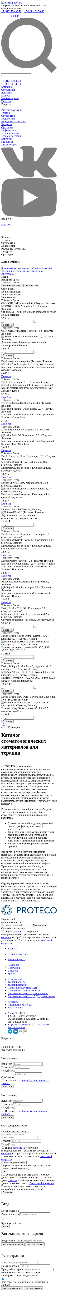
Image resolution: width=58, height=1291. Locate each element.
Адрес (11, 1013)
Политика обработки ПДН (22, 987)
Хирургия (6, 124)
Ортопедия (7, 127)
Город (4, 1070)
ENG (4, 224)
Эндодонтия (8, 118)
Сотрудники (8, 89)
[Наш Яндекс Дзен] (21, 1033)
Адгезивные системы (13, 271)
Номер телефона (10, 1210)
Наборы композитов (41, 268)
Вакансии (6, 92)
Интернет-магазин (11, 110)
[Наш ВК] (15, 1033)
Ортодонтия (8, 115)
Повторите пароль (11, 1275)
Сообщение (7, 1077)
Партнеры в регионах (20, 1004)
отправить (7, 1086)
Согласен (7, 1192)
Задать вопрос (9, 144)
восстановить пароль (13, 1244)
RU (9, 224)
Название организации (14, 1131)
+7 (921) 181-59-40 (34, 11)
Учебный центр (10, 98)
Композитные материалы (15, 268)
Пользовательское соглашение (24, 990)
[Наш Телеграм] (10, 1033)
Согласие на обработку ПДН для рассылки (31, 996)
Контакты (6, 138)
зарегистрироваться (12, 1288)
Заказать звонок (16, 1027)
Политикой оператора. (41, 1183)
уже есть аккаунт (35, 1244)
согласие (17, 931)
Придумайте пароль (12, 1269)
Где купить (7, 141)
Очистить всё (31, 286)
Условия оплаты (10, 133)
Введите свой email (11, 1240)
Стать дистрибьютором (14, 1162)
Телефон (6, 1067)
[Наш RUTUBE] (26, 1033)
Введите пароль (10, 1214)
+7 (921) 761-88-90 (11, 84)
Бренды (5, 95)
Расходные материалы (13, 121)
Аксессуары (8, 273)
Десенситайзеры (34, 271)
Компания (6, 86)
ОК (4, 1171)
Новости (6, 101)
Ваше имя (6, 1063)
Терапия (5, 112)
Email (4, 1137)
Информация (8, 130)
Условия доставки (11, 136)
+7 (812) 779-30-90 (11, 11)
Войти (5, 1226)
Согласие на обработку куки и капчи (28, 993)
